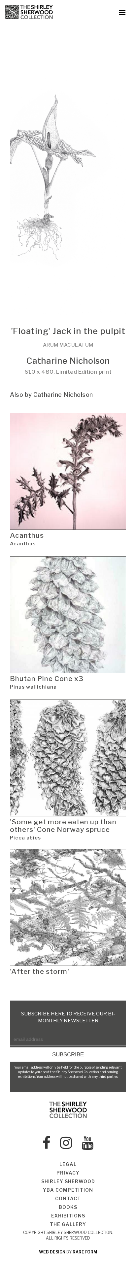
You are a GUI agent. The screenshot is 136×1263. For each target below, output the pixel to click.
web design (52, 1251)
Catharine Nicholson (68, 361)
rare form (85, 1251)
